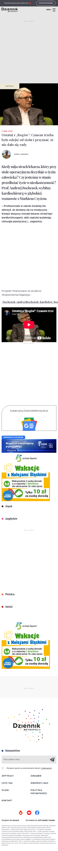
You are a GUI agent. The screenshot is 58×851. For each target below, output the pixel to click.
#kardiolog (45, 302)
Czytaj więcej (46, 768)
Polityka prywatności (39, 792)
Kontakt (7, 801)
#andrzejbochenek (27, 302)
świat (9, 606)
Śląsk (5, 790)
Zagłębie (36, 776)
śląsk (8, 506)
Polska (10, 594)
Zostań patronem (46, 3)
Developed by (32, 820)
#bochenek (8, 302)
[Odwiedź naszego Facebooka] (37, 813)
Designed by (7, 820)
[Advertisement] (29, 53)
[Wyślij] (52, 759)
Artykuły (10, 86)
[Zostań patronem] (21, 813)
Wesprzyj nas (39, 783)
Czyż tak (7, 783)
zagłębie (11, 518)
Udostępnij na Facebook (13, 437)
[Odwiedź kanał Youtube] (29, 813)
